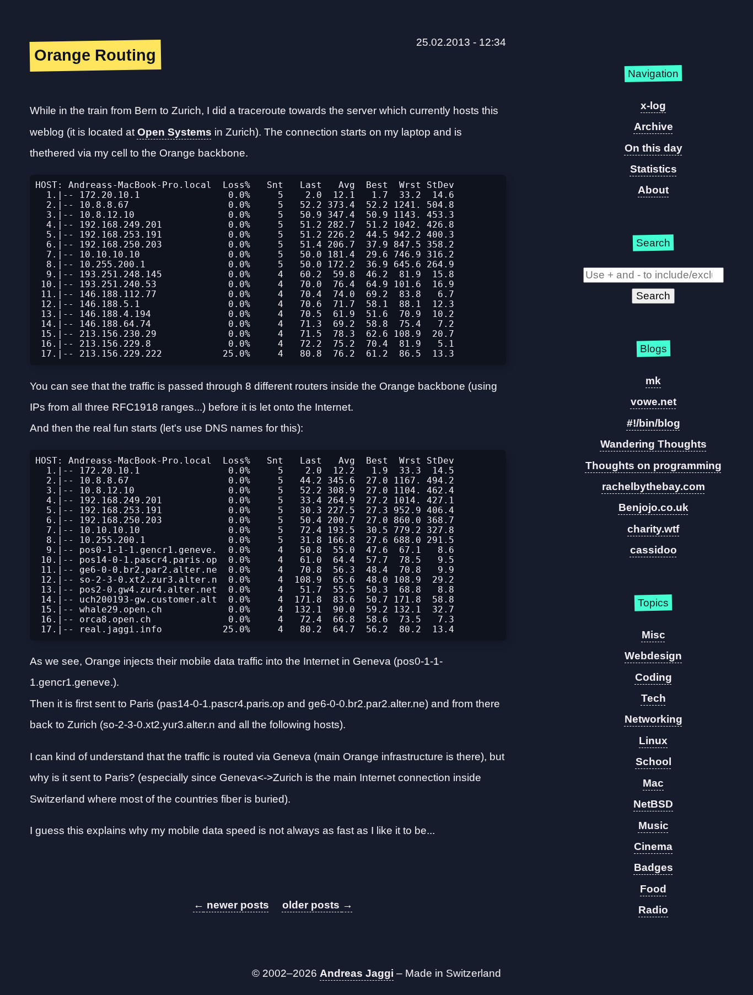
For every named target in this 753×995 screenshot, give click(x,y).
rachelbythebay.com (653, 486)
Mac (653, 783)
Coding (653, 677)
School (653, 761)
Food (653, 889)
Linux (653, 740)
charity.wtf (653, 529)
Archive (653, 126)
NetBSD (653, 804)
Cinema (653, 846)
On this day (653, 148)
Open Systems (174, 132)
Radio (653, 910)
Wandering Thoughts (653, 444)
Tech (653, 698)
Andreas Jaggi (357, 973)
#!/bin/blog (653, 423)
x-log (653, 105)
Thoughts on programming (653, 465)
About (653, 190)
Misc (653, 635)
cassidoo (653, 550)
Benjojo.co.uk (653, 507)
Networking (653, 719)
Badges (653, 867)
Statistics (653, 169)
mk (653, 380)
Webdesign (653, 655)
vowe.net (653, 401)
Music (653, 825)
